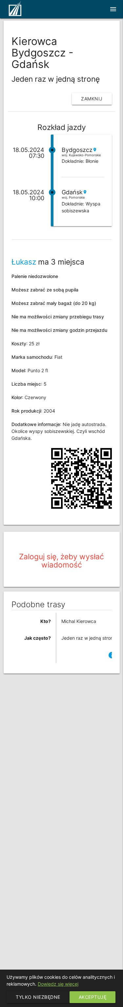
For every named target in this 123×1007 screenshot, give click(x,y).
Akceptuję (93, 997)
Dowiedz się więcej (58, 984)
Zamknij (92, 98)
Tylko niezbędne (38, 997)
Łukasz (23, 262)
